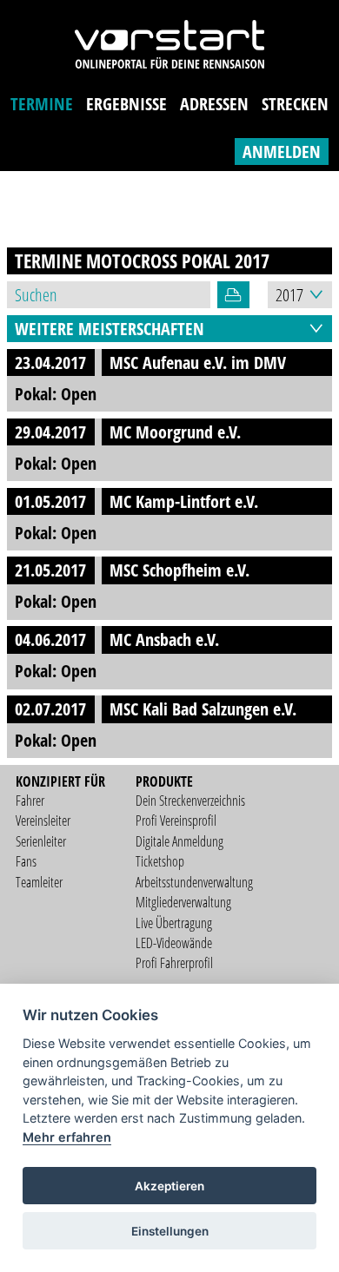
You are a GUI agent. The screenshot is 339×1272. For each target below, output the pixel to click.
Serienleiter (41, 841)
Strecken (295, 103)
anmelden (282, 151)
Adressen (214, 103)
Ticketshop (160, 861)
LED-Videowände (174, 942)
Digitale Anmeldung (179, 841)
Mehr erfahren (67, 1137)
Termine (41, 103)
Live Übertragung (174, 923)
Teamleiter (39, 882)
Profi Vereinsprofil (176, 820)
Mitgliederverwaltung (183, 902)
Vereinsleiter (43, 820)
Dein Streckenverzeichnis (190, 800)
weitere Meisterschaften (109, 328)
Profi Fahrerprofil (174, 962)
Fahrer (30, 800)
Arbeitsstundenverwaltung (194, 882)
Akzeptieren (169, 1186)
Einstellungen (170, 1231)
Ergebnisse (126, 103)
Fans (26, 861)
